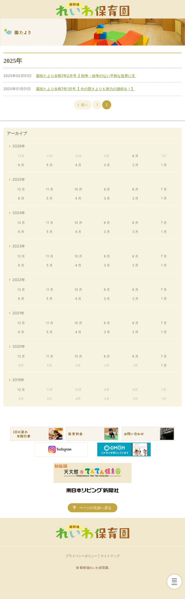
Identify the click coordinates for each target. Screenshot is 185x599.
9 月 (107, 189)
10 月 (78, 189)
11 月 (49, 189)
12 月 (21, 189)
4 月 (78, 165)
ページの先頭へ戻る (95, 507)
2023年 (18, 246)
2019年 (18, 379)
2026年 (18, 146)
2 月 (135, 165)
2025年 (18, 179)
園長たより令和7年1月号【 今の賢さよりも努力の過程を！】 (85, 89)
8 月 (135, 156)
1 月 (164, 165)
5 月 (49, 165)
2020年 (18, 346)
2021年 (18, 313)
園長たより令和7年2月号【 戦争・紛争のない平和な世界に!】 (86, 75)
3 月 (107, 165)
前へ (84, 105)
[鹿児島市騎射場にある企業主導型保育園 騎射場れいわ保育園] (92, 9)
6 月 (21, 165)
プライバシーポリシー (81, 556)
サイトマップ (110, 556)
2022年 (18, 279)
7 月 (164, 189)
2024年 (18, 212)
